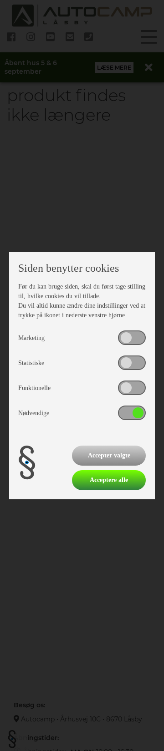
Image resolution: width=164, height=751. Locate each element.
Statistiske (31, 363)
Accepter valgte (109, 455)
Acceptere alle (109, 480)
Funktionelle (34, 388)
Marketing (31, 338)
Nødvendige (33, 413)
